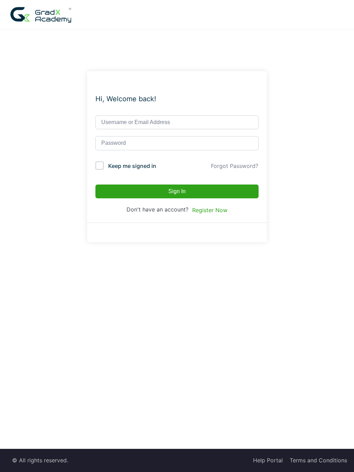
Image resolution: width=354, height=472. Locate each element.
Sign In (177, 191)
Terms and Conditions (318, 460)
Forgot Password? (234, 165)
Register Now (209, 210)
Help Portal (268, 460)
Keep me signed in (132, 165)
